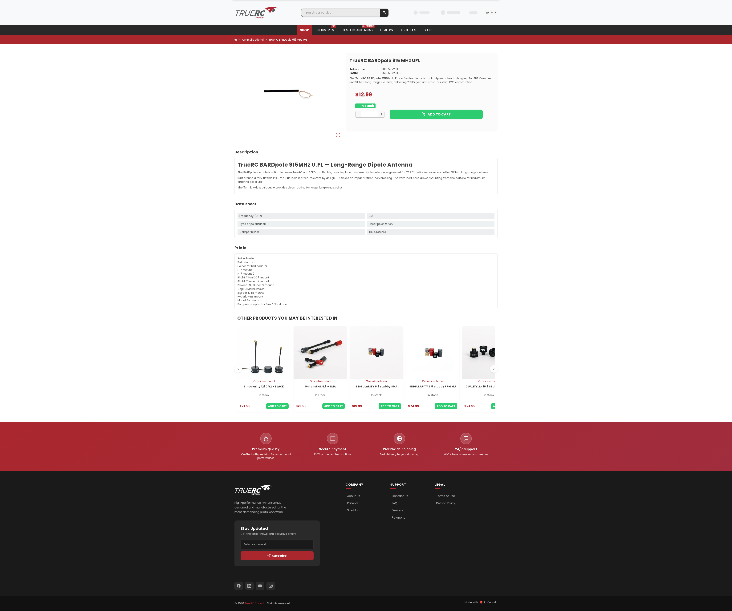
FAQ (394, 503)
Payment (398, 518)
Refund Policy (445, 503)
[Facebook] (238, 586)
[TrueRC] (256, 12)
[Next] (494, 369)
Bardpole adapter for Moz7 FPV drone (262, 304)
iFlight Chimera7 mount (253, 281)
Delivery (397, 510)
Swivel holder (246, 258)
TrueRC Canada (255, 603)
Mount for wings (248, 300)
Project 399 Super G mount (256, 285)
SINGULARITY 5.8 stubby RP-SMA (432, 386)
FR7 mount (245, 270)
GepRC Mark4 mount (252, 289)
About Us (353, 496)
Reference (357, 69)
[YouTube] (260, 586)
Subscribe (279, 556)
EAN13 (353, 73)
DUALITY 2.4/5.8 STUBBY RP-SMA (489, 386)
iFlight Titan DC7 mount (253, 277)
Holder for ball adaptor (252, 266)
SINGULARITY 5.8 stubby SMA (376, 386)
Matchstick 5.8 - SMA (320, 386)
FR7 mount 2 (246, 274)
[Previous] (238, 369)
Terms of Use (445, 496)
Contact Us (400, 496)
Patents (353, 503)
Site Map (353, 510)
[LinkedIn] (249, 586)
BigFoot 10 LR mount (251, 293)
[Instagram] (270, 586)
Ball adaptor (245, 262)
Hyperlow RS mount (250, 296)
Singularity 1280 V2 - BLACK (264, 386)
